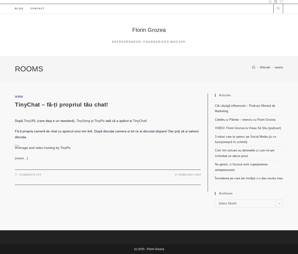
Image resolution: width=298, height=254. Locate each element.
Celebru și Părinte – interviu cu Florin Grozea (245, 119)
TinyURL (30, 121)
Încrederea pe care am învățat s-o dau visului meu (249, 178)
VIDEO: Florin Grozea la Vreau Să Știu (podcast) (248, 128)
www (19, 96)
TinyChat (139, 121)
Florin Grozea (149, 30)
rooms (279, 67)
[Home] (253, 67)
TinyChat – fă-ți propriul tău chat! (61, 104)
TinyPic (99, 121)
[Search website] (278, 8)
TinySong (83, 121)
